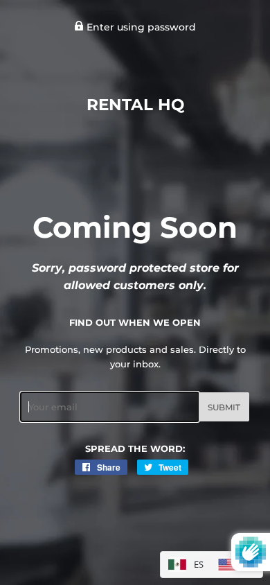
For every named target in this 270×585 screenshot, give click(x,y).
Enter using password (140, 27)
